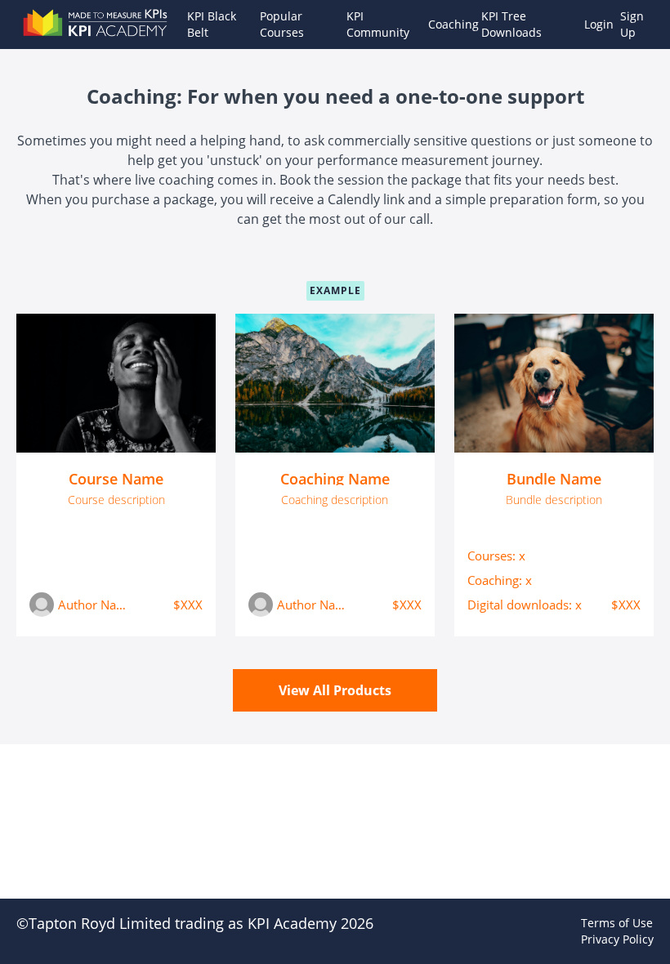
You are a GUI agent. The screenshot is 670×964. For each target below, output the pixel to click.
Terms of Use (617, 923)
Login (595, 24)
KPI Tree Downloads (511, 24)
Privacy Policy (617, 939)
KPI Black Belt (211, 24)
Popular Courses (282, 24)
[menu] (414, 24)
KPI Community (377, 24)
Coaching (448, 24)
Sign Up (632, 24)
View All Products (335, 690)
